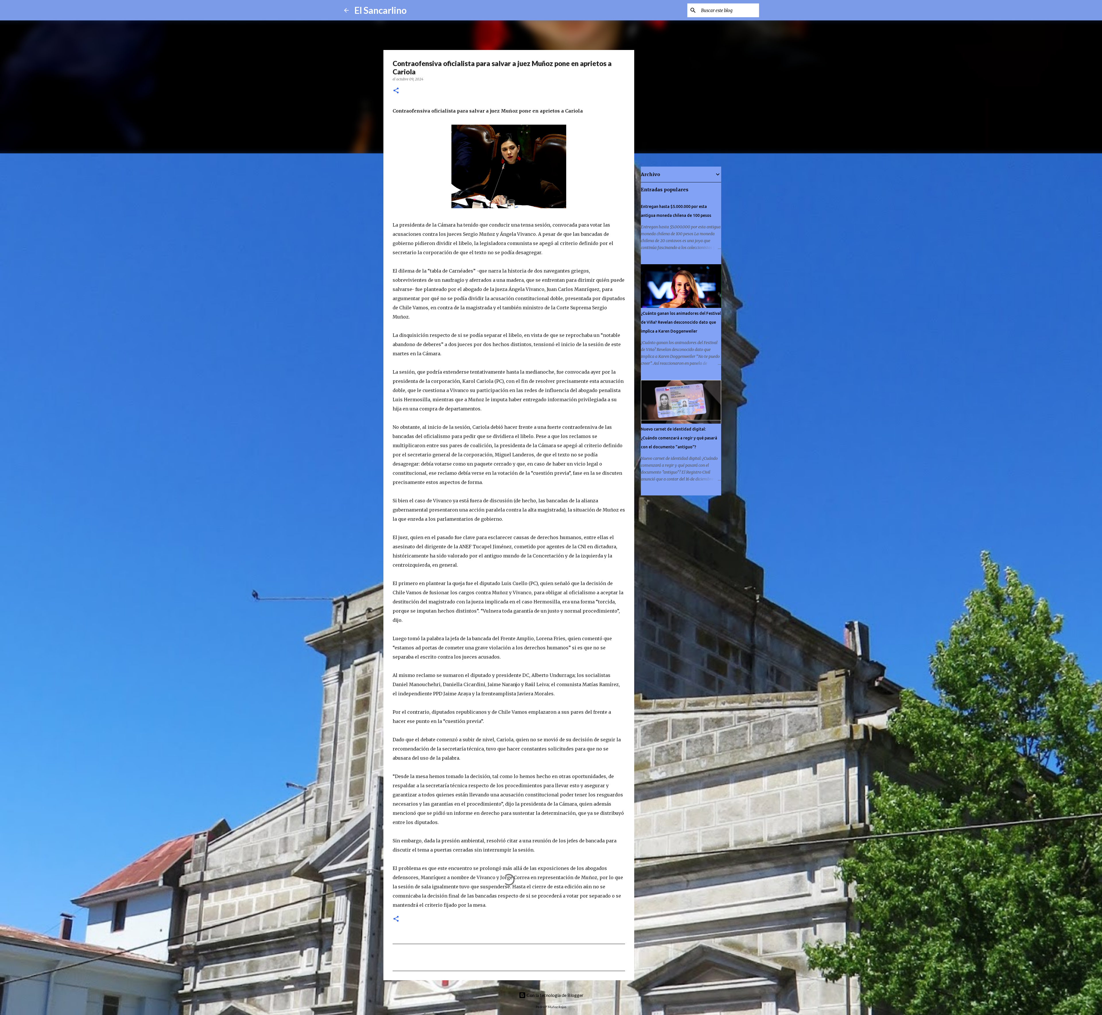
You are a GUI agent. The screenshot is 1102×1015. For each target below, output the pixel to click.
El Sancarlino (380, 10)
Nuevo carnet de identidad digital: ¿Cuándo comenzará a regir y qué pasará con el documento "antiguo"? (679, 438)
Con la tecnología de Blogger (554, 995)
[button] (396, 91)
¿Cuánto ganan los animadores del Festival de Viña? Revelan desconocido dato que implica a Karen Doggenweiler (681, 322)
